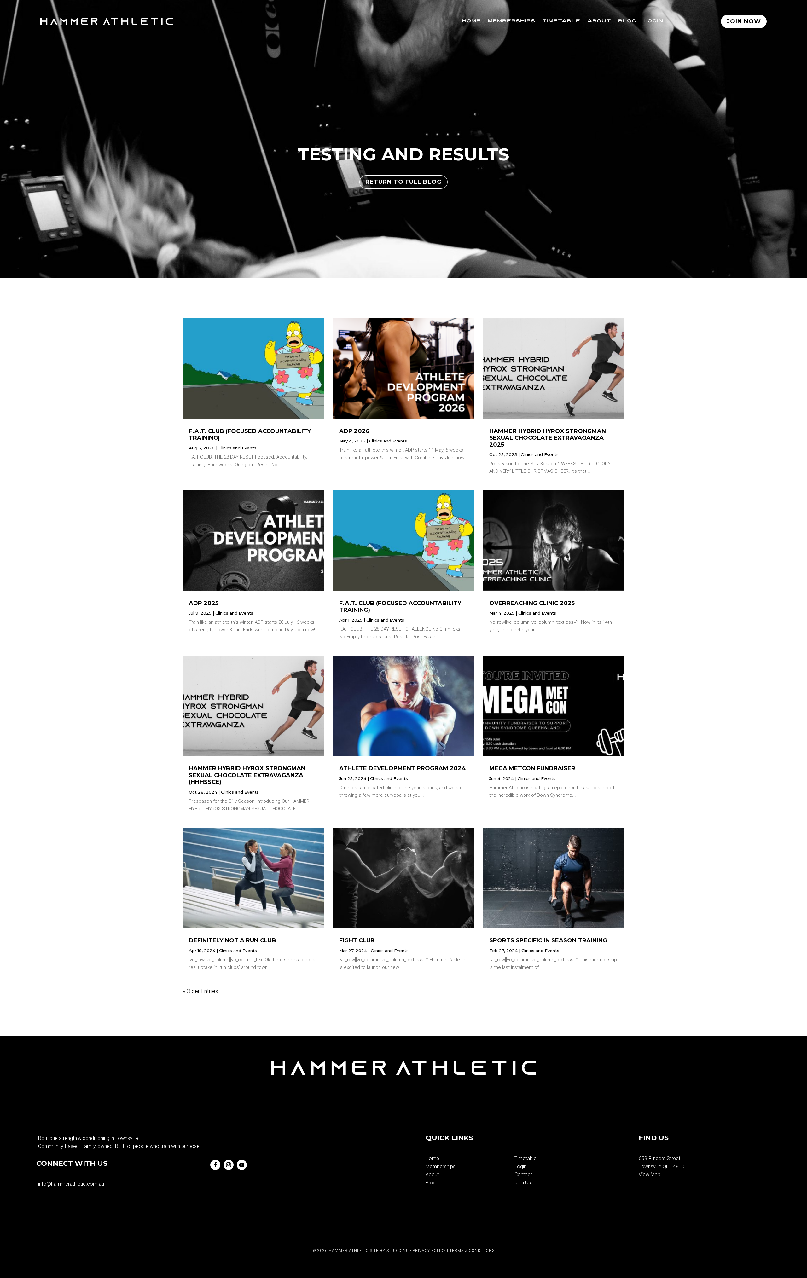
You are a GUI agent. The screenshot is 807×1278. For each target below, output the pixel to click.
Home (471, 21)
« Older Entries (200, 991)
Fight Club (357, 940)
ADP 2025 (203, 603)
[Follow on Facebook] (215, 1165)
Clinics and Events (237, 447)
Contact (523, 1174)
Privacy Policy (429, 1250)
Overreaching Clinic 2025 (532, 603)
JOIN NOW (744, 21)
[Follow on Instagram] (229, 1165)
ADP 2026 (354, 431)
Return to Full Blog (403, 181)
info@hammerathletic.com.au (71, 1184)
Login (653, 21)
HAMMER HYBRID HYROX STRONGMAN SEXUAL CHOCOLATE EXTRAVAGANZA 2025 (547, 438)
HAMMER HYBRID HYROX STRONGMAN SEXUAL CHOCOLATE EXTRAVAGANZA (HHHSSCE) (247, 775)
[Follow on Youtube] (242, 1165)
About (599, 21)
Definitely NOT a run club (232, 940)
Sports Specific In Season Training (548, 940)
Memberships (511, 21)
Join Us (522, 1183)
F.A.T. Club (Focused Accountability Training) (250, 435)
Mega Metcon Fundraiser (532, 768)
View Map (649, 1174)
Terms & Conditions (472, 1250)
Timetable (561, 21)
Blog (627, 21)
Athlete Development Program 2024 (402, 768)
